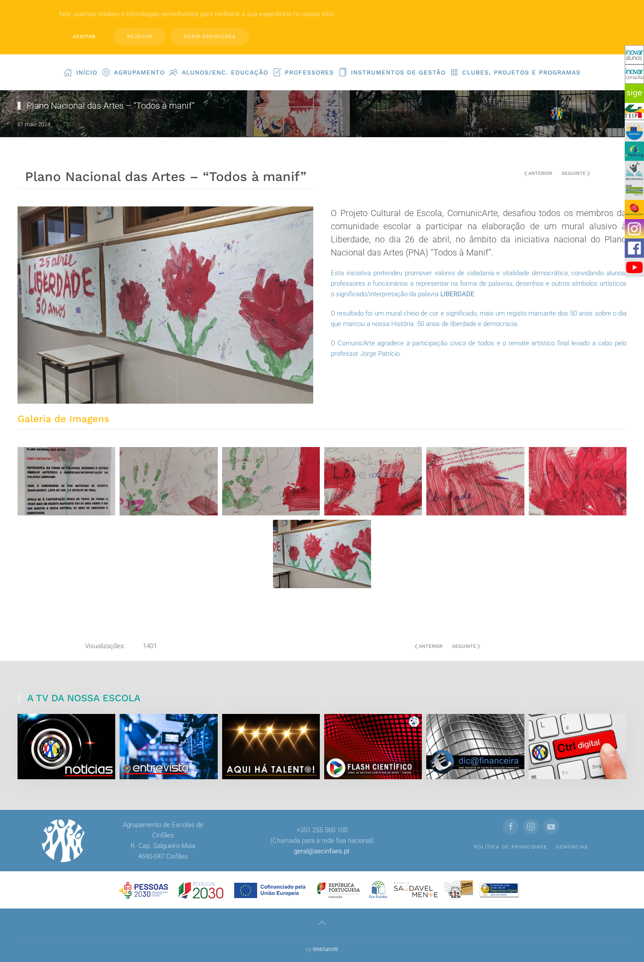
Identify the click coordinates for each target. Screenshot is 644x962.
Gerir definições (210, 36)
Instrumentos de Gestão (398, 72)
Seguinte (574, 173)
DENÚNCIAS (572, 847)
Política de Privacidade (510, 847)
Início (86, 72)
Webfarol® (325, 949)
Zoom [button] (66, 481)
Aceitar (84, 36)
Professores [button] (309, 72)
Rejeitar (139, 36)
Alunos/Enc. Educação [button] (225, 72)
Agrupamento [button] (139, 72)
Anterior (540, 173)
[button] (322, 923)
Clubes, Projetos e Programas (521, 72)
